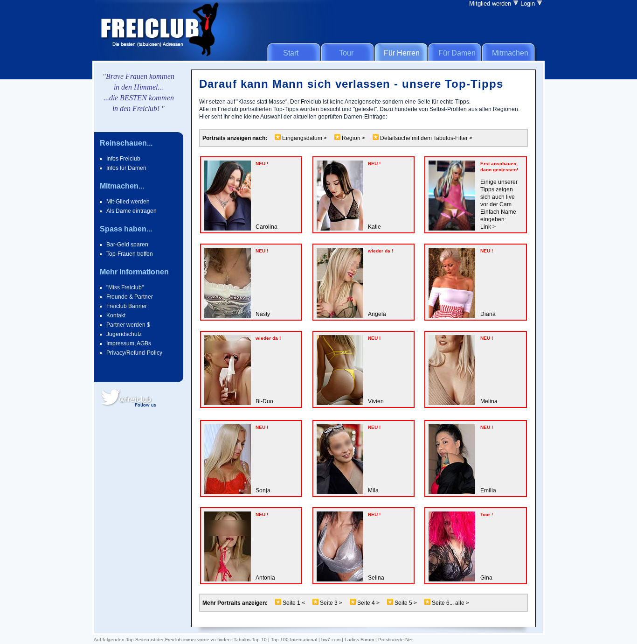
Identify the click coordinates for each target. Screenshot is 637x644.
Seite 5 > (406, 603)
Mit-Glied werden (128, 201)
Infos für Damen (126, 168)
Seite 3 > (331, 603)
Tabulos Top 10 (250, 639)
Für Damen (457, 53)
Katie (374, 227)
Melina (489, 401)
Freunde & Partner (129, 297)
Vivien (376, 401)
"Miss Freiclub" (125, 287)
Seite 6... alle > (449, 603)
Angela (377, 314)
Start (290, 53)
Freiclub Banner (126, 306)
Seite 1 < (293, 603)
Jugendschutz (124, 334)
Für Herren (402, 53)
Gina (486, 577)
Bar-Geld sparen (127, 244)
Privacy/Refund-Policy (134, 353)
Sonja (263, 490)
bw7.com (330, 639)
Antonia (265, 577)
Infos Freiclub (123, 158)
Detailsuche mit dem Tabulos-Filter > (425, 138)
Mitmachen (510, 53)
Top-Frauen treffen (129, 254)
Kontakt (115, 315)
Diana (488, 314)
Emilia (488, 490)
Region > (353, 138)
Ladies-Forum (359, 639)
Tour (346, 53)
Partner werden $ (128, 325)
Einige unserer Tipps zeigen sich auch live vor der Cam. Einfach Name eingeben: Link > (499, 204)
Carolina (266, 227)
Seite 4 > (369, 603)
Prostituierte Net (395, 639)
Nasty (263, 314)
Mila (373, 490)
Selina (376, 577)
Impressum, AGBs (128, 343)
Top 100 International (294, 639)
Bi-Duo (264, 401)
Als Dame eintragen (131, 211)
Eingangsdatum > (304, 138)
